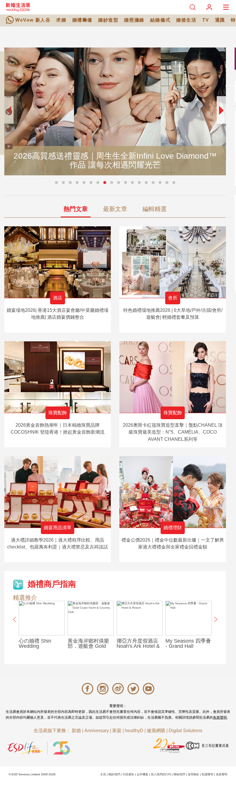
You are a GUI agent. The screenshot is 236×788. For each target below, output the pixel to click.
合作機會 (142, 774)
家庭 (116, 730)
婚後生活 (186, 20)
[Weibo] (8, 94)
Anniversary (96, 730)
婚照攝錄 (134, 20)
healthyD (134, 730)
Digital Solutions (185, 730)
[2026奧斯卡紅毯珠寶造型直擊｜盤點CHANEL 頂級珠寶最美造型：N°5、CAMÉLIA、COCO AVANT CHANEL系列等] (172, 377)
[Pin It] (8, 111)
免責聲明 (220, 717)
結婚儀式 (160, 20)
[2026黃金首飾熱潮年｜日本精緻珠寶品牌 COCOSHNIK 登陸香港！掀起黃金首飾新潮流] (57, 377)
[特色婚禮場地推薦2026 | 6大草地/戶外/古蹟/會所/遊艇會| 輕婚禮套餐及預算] (172, 262)
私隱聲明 (207, 774)
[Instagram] (8, 77)
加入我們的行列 (161, 774)
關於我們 (114, 774)
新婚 (76, 730)
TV (205, 20)
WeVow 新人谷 (32, 20)
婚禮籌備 (82, 20)
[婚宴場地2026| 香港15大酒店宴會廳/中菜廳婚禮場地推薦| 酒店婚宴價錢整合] (57, 262)
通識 (220, 20)
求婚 (61, 20)
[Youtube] (8, 146)
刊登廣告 (128, 774)
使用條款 (193, 774)
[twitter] (8, 129)
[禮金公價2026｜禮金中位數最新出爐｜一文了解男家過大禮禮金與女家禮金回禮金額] (172, 492)
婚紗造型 (108, 20)
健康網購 (156, 730)
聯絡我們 (179, 774)
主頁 (103, 774)
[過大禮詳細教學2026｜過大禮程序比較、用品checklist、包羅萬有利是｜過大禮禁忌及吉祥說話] (57, 492)
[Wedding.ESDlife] (18, 7)
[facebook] (8, 60)
